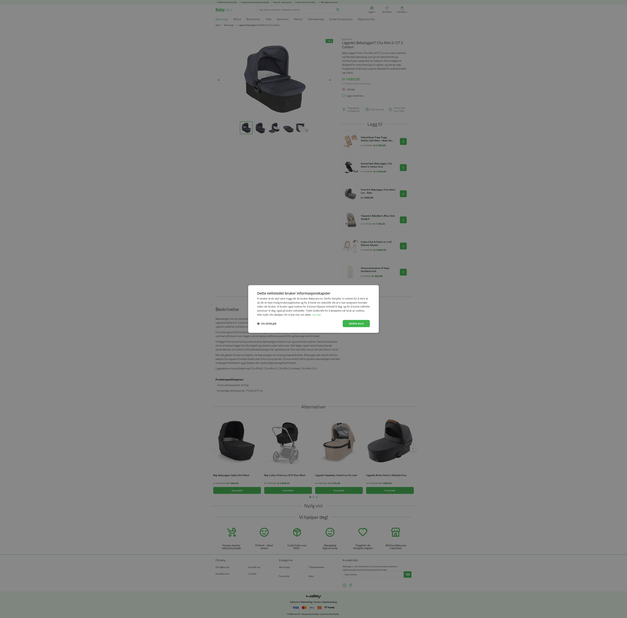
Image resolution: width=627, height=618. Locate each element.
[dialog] (313, 309)
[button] (266, 323)
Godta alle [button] (356, 323)
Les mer (316, 314)
